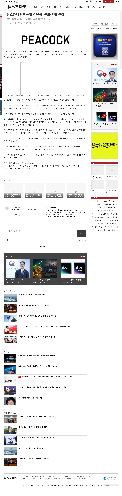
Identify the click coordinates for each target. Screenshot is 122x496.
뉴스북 (16, 214)
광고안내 (40, 485)
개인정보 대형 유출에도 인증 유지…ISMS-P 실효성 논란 (64, 210)
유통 (87, 7)
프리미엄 (102, 7)
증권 (61, 7)
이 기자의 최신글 (52, 207)
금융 (68, 7)
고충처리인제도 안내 (72, 485)
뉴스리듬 (95, 64)
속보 (35, 7)
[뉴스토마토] (17, 7)
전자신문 (98, 1)
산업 (74, 7)
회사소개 (25, 485)
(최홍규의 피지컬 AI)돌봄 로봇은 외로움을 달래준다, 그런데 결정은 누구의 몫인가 (72, 212)
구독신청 (99, 485)
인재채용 (33, 485)
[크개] (112, 24)
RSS (93, 485)
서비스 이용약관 (85, 485)
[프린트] (102, 24)
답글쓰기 (95, 23)
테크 (81, 7)
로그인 (118, 1)
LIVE (91, 1)
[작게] (116, 24)
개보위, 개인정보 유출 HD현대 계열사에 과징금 (62, 216)
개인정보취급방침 (50, 485)
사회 (55, 7)
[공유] (106, 24)
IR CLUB (61, 485)
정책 (48, 7)
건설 (94, 7)
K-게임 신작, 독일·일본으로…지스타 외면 (60, 214)
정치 (42, 7)
